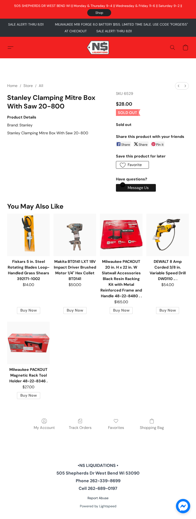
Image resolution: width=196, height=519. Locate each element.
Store (28, 85)
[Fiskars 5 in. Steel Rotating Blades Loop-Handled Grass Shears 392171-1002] (28, 235)
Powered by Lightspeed (98, 506)
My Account (44, 427)
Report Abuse (98, 498)
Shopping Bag (152, 427)
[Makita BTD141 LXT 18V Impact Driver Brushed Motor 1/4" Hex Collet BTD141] (75, 235)
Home (12, 85)
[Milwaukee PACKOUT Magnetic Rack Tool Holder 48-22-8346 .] (28, 343)
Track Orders (80, 427)
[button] (99, 12)
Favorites (116, 427)
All (41, 85)
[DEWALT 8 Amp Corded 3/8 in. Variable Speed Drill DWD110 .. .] (167, 235)
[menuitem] (178, 85)
